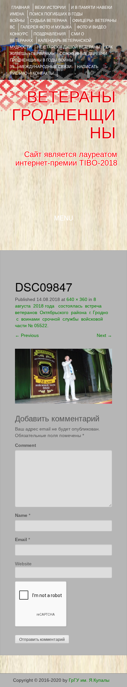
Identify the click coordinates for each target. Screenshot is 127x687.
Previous (27, 335)
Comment (25, 445)
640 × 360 (76, 299)
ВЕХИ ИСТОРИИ (50, 7)
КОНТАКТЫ (43, 73)
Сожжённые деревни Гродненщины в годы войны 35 (58, 60)
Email (21, 539)
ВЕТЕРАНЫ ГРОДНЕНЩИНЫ (64, 114)
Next (104, 335)
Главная (20, 7)
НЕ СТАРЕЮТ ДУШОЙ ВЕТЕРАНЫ (68, 47)
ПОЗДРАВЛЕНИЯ (50, 34)
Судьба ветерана (48, 20)
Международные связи (46, 66)
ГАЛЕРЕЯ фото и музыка (46, 27)
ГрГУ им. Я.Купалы (89, 680)
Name (21, 515)
